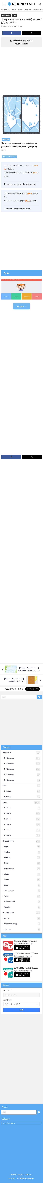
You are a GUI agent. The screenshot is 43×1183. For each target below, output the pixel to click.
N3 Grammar (21, 769)
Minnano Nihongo (21, 924)
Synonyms (21, 929)
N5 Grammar (21, 780)
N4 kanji (21, 830)
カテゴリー (7, 1000)
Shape (21, 874)
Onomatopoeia (6, 15)
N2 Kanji (21, 819)
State (21, 885)
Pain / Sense (21, 869)
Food (21, 863)
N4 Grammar (21, 774)
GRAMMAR (27, 9)
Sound (14, 15)
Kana (21, 786)
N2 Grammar (21, 763)
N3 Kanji (21, 824)
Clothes (21, 852)
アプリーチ (28, 944)
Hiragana (21, 791)
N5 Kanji (21, 835)
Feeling (21, 857)
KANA (14, 9)
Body (21, 846)
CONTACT (28, 1174)
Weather (21, 907)
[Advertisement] (21, 71)
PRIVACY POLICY (17, 1174)
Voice (21, 896)
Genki (21, 918)
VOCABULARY (5, 9)
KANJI (20, 9)
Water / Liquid (21, 902)
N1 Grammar (21, 758)
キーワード (7, 991)
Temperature (21, 891)
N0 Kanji (21, 808)
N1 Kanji (21, 813)
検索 (21, 1010)
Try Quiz (20, 306)
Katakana (21, 797)
